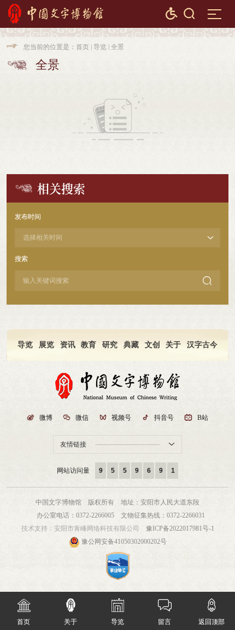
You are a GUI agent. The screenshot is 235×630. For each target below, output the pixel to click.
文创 (152, 345)
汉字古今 (202, 345)
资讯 (67, 345)
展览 (46, 345)
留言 (165, 612)
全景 (117, 47)
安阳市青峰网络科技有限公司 (96, 528)
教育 (88, 345)
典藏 (131, 345)
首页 (82, 47)
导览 (100, 47)
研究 (110, 345)
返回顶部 (211, 612)
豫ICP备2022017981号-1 (180, 528)
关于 (173, 345)
